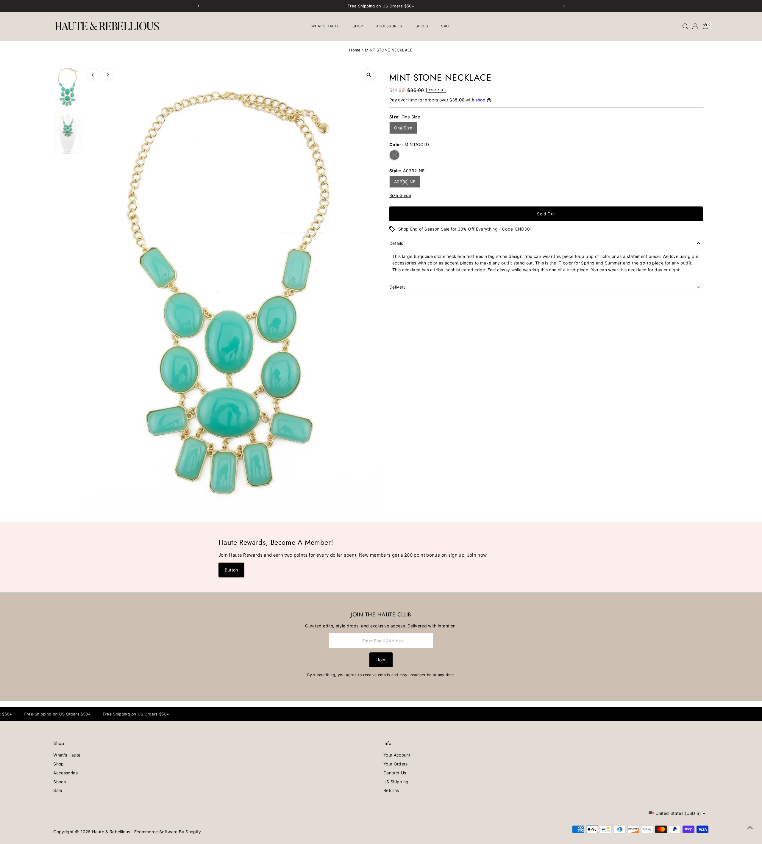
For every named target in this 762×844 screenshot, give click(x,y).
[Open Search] (685, 26)
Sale (445, 26)
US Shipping (396, 781)
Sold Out (546, 213)
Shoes (422, 26)
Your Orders (395, 763)
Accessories (389, 26)
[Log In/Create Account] (695, 26)
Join (381, 659)
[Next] (107, 75)
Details (396, 243)
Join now (477, 555)
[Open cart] (705, 26)
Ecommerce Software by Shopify (167, 831)
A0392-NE (407, 182)
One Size (405, 128)
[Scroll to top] (750, 828)
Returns (391, 790)
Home (354, 50)
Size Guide (400, 195)
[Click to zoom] (369, 75)
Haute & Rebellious (111, 831)
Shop (357, 26)
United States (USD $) (678, 813)
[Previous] (92, 75)
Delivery (397, 286)
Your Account (396, 754)
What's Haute (325, 26)
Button (231, 569)
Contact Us (394, 772)
